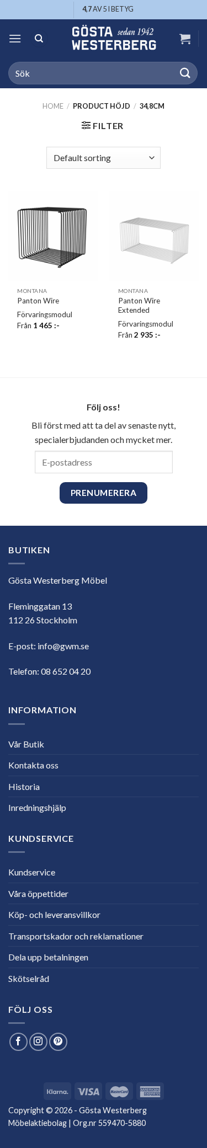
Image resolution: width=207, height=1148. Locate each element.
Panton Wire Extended (139, 305)
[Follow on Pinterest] (58, 1042)
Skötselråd (28, 978)
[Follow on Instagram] (38, 1042)
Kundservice (31, 872)
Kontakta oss (33, 765)
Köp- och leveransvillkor (54, 914)
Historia (24, 786)
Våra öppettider (38, 893)
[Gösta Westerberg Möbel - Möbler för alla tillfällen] (114, 38)
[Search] (39, 39)
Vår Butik (26, 744)
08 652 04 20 (66, 671)
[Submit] (185, 73)
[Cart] (184, 38)
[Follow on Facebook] (18, 1042)
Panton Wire (38, 300)
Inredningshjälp (37, 807)
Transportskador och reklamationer (76, 936)
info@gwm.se (63, 645)
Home (53, 106)
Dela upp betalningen (48, 957)
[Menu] (15, 38)
